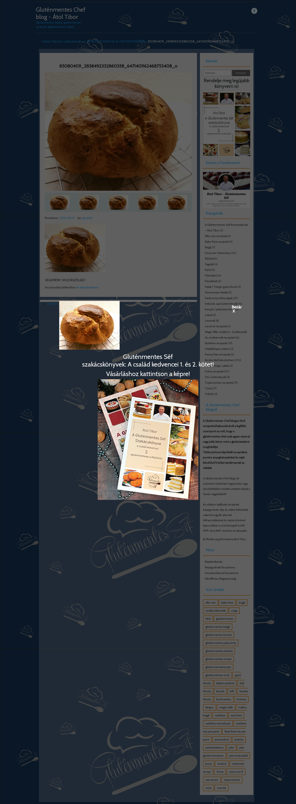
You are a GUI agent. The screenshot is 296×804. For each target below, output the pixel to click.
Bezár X (234, 307)
